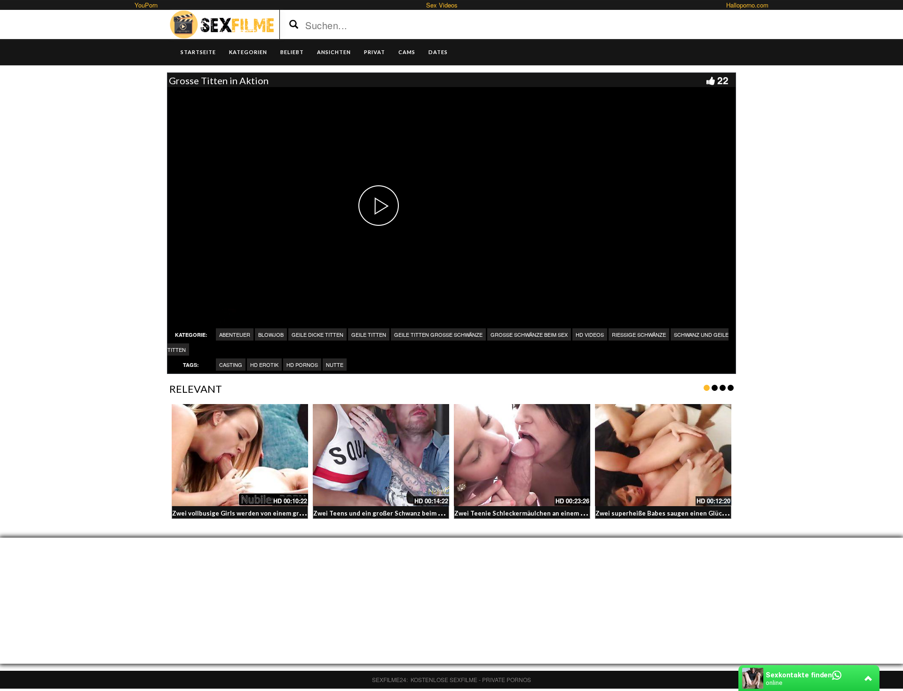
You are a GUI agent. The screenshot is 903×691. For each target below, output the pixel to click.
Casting (230, 364)
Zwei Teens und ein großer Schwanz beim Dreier (385, 513)
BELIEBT (292, 52)
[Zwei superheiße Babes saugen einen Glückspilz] (663, 455)
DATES (438, 52)
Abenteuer (234, 334)
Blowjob (271, 334)
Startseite (198, 52)
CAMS (406, 52)
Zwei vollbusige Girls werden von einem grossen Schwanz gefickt (269, 513)
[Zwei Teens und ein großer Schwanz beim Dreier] (381, 455)
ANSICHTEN (334, 52)
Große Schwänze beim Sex (529, 334)
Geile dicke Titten (317, 334)
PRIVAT (374, 52)
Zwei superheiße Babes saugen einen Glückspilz (667, 513)
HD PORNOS (302, 364)
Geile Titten (368, 334)
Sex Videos (442, 5)
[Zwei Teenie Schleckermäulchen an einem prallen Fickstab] (522, 455)
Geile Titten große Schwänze (438, 334)
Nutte (334, 364)
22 (723, 80)
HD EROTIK (264, 364)
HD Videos (590, 334)
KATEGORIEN (248, 52)
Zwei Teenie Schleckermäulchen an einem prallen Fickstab (541, 513)
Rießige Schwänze (639, 334)
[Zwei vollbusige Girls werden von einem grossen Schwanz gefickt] (240, 455)
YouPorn (146, 5)
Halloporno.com (747, 5)
